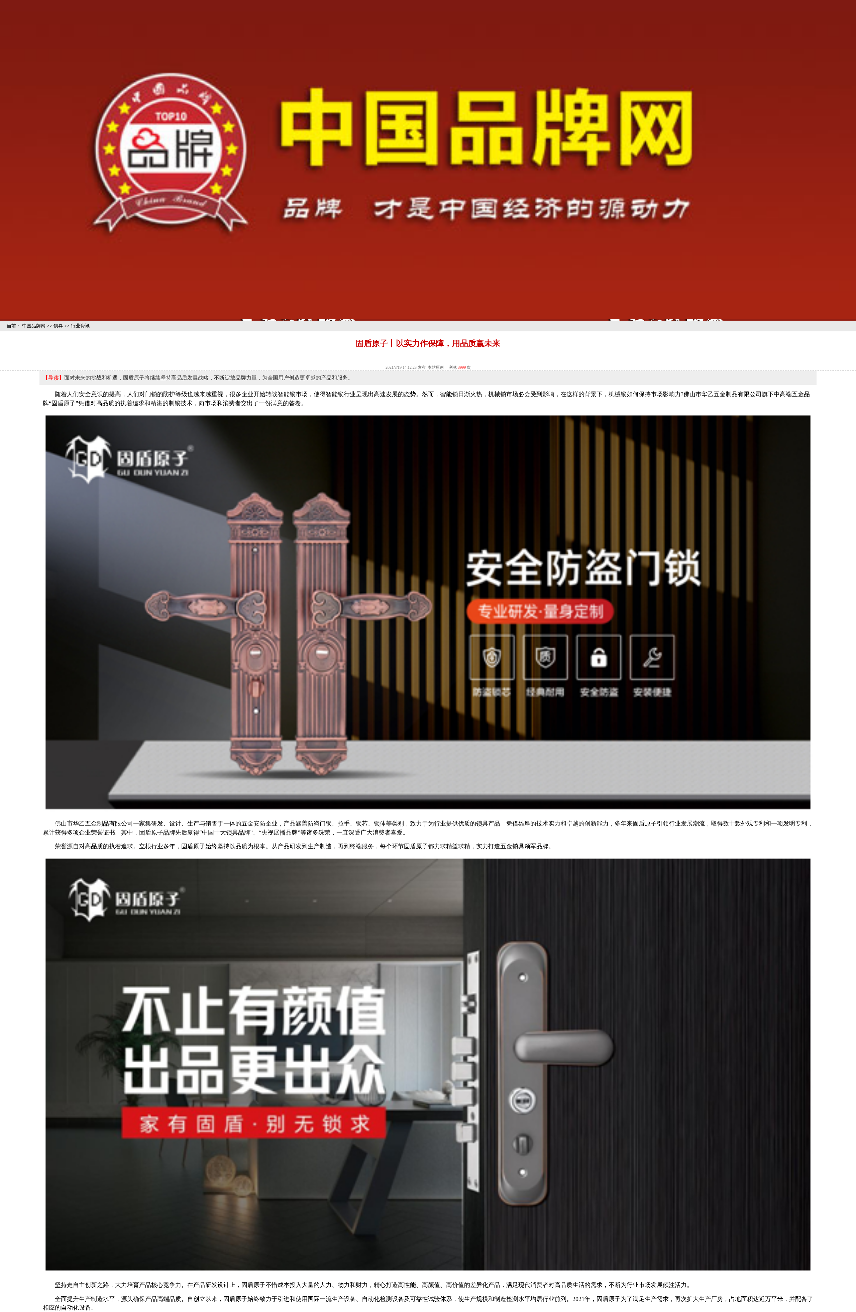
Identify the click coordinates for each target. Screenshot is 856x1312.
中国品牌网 (33, 325)
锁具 (58, 325)
